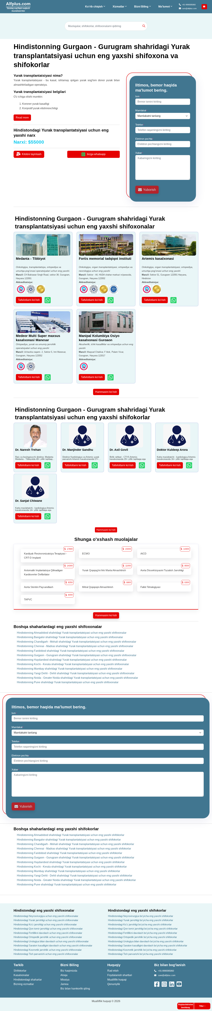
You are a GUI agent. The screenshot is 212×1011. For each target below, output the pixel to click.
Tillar (201, 1006)
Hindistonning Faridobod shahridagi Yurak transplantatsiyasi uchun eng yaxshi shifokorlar (69, 853)
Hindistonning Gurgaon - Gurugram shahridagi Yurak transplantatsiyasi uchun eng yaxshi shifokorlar (75, 857)
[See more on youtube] (180, 983)
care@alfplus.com (189, 8)
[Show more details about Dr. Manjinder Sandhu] (95, 465)
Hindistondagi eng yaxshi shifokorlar (137, 910)
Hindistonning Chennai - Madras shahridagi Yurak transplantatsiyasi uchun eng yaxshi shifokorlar (74, 848)
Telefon (139, 124)
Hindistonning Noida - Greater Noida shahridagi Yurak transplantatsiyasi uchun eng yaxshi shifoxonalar (77, 677)
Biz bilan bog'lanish (169, 965)
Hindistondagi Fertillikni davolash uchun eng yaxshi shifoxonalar (48, 932)
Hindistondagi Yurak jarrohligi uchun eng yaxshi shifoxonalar (46, 920)
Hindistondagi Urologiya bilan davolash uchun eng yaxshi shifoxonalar (51, 941)
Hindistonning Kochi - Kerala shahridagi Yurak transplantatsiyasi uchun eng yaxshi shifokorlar (72, 866)
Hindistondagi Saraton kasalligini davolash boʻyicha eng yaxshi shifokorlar (147, 945)
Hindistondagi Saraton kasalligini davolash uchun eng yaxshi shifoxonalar (53, 945)
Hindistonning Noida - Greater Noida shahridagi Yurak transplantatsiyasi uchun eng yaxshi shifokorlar (76, 880)
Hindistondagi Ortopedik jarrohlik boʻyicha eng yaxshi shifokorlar (142, 937)
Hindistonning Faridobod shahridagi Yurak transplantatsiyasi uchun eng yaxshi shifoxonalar (70, 650)
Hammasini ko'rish (106, 391)
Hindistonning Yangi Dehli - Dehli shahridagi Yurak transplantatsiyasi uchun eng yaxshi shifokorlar (74, 875)
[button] (95, 6)
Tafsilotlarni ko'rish (29, 300)
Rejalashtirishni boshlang (185, 1006)
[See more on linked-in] (172, 983)
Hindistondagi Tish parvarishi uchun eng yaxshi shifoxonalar (46, 954)
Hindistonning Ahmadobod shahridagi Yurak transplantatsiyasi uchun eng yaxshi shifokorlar (70, 835)
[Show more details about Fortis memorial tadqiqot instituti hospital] (110, 300)
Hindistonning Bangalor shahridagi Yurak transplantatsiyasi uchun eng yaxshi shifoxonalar (70, 637)
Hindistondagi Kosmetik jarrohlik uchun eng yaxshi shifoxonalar (48, 949)
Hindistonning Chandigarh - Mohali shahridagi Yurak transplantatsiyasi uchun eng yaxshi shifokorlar (75, 844)
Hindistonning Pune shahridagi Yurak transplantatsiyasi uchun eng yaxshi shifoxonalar (67, 682)
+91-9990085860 (189, 5)
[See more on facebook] (157, 983)
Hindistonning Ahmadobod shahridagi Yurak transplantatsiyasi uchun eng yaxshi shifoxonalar (71, 632)
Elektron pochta (144, 138)
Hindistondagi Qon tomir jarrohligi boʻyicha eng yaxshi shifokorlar (143, 928)
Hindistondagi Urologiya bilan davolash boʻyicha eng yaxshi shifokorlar (146, 941)
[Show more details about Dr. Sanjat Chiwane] (48, 516)
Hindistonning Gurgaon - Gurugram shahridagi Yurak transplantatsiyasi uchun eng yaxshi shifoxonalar (76, 655)
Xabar (139, 152)
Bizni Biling (69, 965)
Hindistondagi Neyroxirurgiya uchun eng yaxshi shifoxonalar (46, 916)
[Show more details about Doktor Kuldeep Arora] (189, 465)
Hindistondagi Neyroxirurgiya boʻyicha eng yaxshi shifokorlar (140, 916)
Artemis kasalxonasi (158, 258)
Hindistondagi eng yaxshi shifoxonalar (44, 910)
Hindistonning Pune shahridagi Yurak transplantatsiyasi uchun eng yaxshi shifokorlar (66, 884)
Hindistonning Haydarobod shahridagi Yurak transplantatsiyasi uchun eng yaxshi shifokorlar (71, 862)
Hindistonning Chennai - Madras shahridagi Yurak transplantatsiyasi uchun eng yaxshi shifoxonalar (75, 646)
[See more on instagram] (164, 983)
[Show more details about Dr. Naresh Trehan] (48, 465)
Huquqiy (113, 965)
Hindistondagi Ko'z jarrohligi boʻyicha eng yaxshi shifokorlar (140, 924)
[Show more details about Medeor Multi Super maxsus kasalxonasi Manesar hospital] (48, 377)
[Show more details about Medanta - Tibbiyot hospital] (48, 300)
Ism (138, 96)
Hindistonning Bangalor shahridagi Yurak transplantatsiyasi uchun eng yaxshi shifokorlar (69, 839)
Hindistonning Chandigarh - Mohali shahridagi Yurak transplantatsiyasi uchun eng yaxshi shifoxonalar (76, 641)
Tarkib (18, 965)
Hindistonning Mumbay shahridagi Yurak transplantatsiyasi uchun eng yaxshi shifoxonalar (69, 668)
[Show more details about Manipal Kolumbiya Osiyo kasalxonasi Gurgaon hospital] (110, 377)
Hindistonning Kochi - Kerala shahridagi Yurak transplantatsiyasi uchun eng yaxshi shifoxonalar (73, 664)
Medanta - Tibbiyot (30, 258)
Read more (22, 117)
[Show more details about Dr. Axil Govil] (142, 465)
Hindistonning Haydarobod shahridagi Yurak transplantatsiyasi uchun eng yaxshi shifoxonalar (72, 659)
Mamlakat (141, 110)
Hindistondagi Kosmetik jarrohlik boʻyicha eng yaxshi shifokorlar (142, 949)
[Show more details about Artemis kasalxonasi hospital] (173, 300)
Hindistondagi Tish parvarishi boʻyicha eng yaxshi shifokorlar (140, 954)
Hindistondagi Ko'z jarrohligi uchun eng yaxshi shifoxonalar (45, 924)
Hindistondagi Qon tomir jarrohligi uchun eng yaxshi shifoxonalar (48, 928)
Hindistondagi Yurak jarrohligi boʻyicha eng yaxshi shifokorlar (140, 920)
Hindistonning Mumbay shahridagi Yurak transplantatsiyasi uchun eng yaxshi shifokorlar (68, 871)
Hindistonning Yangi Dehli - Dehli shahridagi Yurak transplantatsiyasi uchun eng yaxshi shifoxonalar (75, 673)
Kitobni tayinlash (31, 154)
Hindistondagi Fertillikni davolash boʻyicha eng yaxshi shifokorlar (142, 932)
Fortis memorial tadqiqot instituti (105, 258)
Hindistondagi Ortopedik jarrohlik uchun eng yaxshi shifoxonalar (48, 937)
